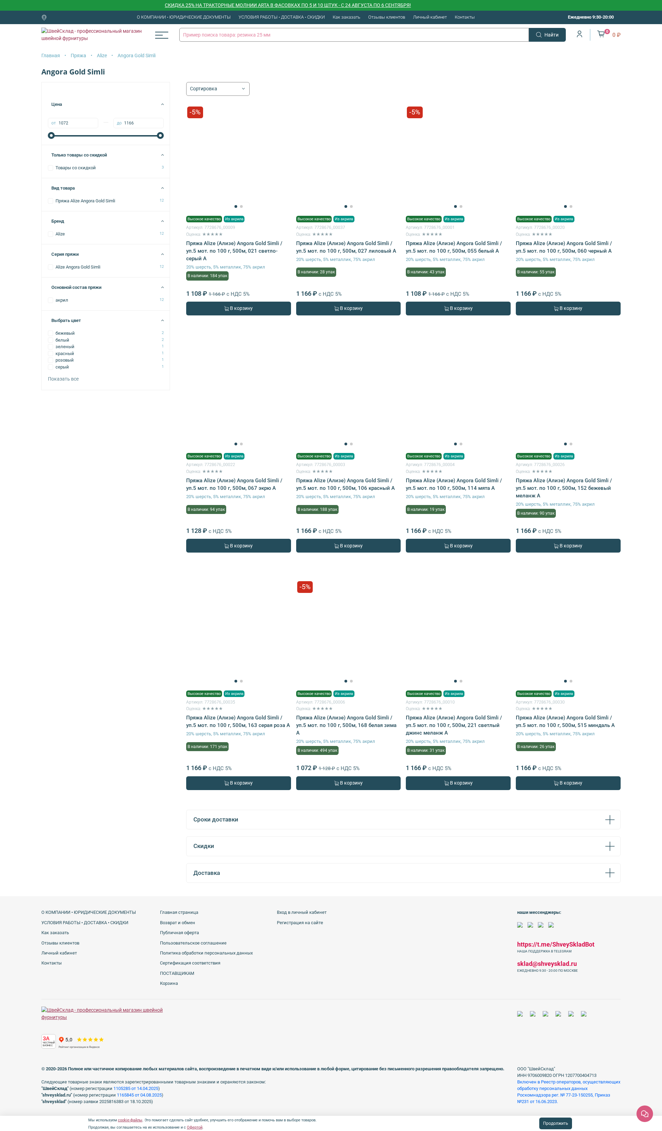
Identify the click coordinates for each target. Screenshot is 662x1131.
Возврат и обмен (177, 922)
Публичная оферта (179, 932)
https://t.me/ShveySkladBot (555, 944)
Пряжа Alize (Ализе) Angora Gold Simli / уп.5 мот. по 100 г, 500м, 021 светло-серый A (234, 251)
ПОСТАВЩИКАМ (177, 973)
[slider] (51, 135)
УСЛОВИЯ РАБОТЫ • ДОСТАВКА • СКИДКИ (282, 17)
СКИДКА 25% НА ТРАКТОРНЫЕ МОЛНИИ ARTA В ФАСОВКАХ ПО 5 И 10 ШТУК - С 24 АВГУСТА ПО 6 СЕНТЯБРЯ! (269, 5)
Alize (102, 55)
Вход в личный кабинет (302, 912)
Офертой (194, 1127)
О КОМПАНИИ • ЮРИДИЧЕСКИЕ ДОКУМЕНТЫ (184, 17)
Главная (50, 55)
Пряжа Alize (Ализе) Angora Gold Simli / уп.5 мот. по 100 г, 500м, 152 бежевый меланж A (564, 488)
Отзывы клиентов (386, 17)
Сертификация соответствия (190, 963)
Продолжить (555, 1123)
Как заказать (346, 17)
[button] (235, 206)
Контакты (465, 17)
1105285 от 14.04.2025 (135, 1088)
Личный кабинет (430, 17)
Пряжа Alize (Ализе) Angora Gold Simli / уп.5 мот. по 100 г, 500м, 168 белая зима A (346, 725)
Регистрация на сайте (300, 922)
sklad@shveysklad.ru (547, 963)
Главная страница (179, 912)
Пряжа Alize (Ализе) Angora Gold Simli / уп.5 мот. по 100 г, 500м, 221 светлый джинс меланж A (454, 725)
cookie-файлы (130, 1120)
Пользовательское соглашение (193, 943)
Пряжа (78, 55)
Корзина (169, 983)
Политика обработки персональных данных (206, 953)
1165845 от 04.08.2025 (139, 1095)
